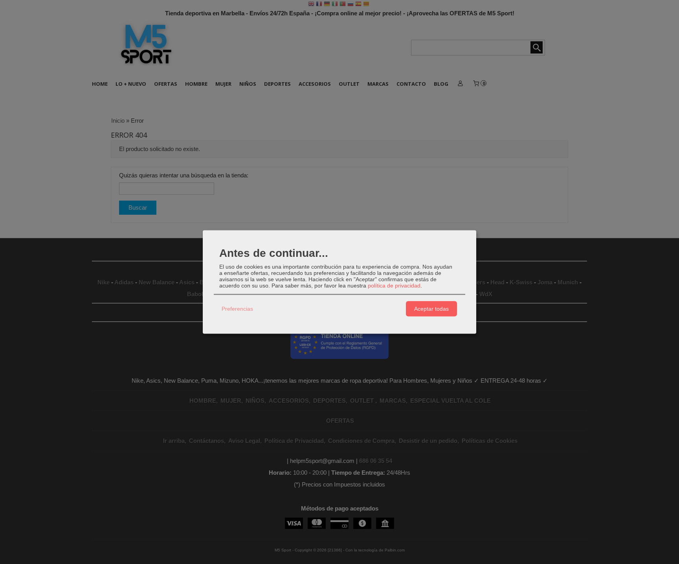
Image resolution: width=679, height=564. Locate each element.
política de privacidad (394, 285)
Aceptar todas (431, 309)
